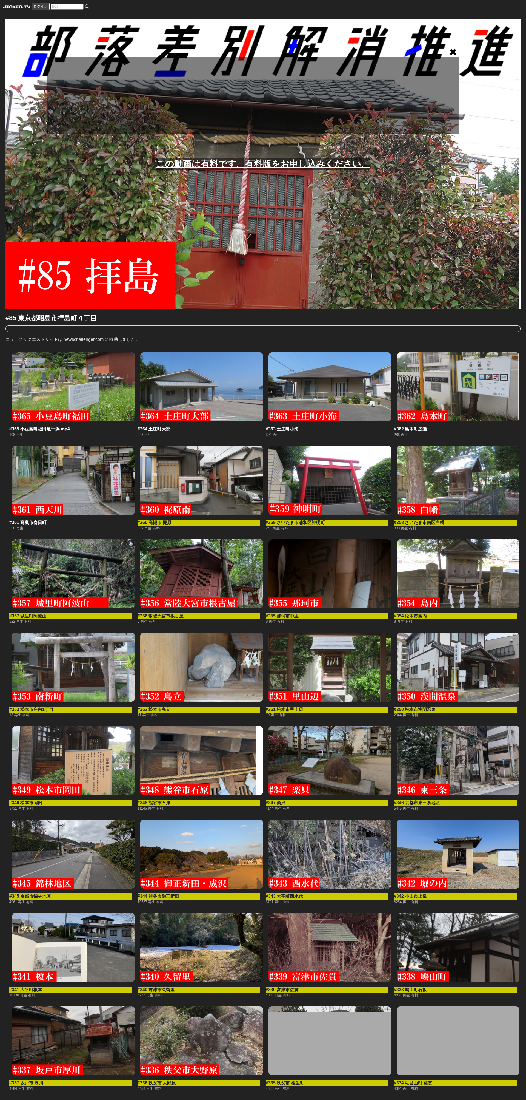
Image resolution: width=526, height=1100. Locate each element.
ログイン (40, 6)
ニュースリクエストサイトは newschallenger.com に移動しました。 (72, 339)
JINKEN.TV (16, 6)
